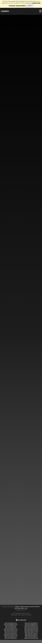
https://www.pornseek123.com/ (31, 627)
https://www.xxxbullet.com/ (11, 633)
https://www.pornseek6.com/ (31, 628)
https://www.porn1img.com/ (31, 633)
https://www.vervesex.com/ (10, 632)
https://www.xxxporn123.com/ (11, 635)
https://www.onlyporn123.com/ (31, 632)
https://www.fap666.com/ (11, 628)
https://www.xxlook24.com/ (11, 638)
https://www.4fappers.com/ (11, 623)
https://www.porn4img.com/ (31, 637)
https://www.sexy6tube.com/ (31, 624)
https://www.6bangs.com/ (11, 625)
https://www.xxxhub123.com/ (10, 634)
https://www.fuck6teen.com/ (31, 625)
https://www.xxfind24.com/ (11, 637)
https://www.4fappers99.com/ (10, 624)
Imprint (17, 606)
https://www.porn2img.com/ (31, 634)
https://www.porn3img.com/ (31, 635)
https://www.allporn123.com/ (31, 630)
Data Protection (35, 606)
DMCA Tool (24, 608)
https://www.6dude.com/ (10, 627)
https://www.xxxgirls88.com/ (31, 623)
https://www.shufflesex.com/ (10, 630)
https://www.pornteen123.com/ (31, 629)
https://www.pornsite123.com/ (11, 629)
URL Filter (17, 608)
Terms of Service (25, 606)
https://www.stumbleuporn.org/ (31, 638)
